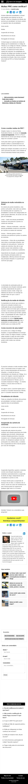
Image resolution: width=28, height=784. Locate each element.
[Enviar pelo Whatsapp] (8, 12)
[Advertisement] (14, 77)
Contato (20, 775)
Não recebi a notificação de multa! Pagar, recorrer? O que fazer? (12, 715)
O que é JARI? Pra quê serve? (13, 721)
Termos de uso (21, 778)
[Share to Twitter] (17, 12)
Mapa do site (7, 775)
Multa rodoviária (9, 635)
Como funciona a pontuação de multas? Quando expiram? (13, 741)
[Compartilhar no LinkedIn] (20, 12)
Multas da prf (20, 635)
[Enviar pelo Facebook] (11, 12)
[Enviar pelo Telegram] (14, 12)
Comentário (6, 663)
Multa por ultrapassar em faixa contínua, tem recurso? (12, 730)
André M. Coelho (15, 9)
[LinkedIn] (24, 533)
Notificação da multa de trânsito (14, 638)
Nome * (5, 650)
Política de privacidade (7, 778)
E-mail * (5, 656)
